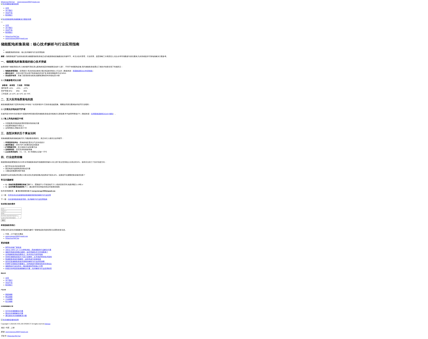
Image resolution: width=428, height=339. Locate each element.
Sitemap (47, 324)
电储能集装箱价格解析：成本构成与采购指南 (23, 259)
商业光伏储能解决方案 (14, 313)
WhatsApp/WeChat (8, 2)
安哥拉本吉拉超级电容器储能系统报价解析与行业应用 (29, 195)
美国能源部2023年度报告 (82, 71)
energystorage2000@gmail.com (28, 2)
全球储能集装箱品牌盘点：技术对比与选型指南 (24, 254)
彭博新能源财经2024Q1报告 (102, 114)
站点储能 (8, 301)
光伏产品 (8, 13)
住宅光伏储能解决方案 (14, 311)
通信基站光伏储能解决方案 (16, 316)
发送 (3, 220)
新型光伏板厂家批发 (13, 247)
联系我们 (8, 15)
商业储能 (8, 297)
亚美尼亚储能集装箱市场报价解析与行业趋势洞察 (25, 261)
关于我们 (8, 10)
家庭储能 (8, 294)
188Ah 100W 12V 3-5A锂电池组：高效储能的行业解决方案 (28, 250)
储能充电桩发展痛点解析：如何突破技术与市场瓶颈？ (26, 252)
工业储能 (8, 299)
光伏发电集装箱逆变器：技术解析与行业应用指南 (27, 199)
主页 (7, 8)
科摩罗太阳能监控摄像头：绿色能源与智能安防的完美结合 (28, 264)
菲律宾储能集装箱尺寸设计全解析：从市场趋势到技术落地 (28, 257)
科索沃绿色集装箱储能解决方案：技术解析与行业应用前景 (28, 268)
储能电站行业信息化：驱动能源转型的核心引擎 (24, 266)
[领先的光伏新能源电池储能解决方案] (16, 19)
